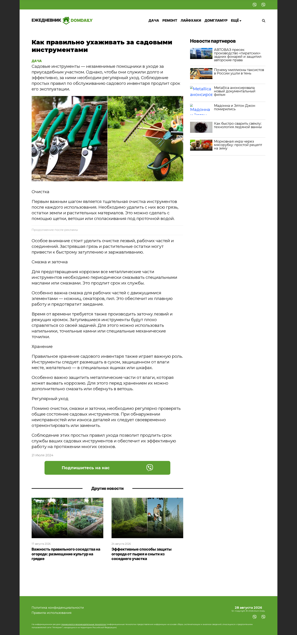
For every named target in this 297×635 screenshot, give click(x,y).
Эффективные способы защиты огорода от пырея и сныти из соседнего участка (142, 554)
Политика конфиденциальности (58, 608)
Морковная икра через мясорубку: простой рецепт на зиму (238, 144)
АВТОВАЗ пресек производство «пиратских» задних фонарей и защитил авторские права (237, 55)
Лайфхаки (191, 20)
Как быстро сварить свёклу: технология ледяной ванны (238, 125)
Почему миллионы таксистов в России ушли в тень (239, 71)
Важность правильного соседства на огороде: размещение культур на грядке (66, 554)
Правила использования (52, 613)
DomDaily (62, 20)
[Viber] (255, 5)
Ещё (235, 20)
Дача (153, 20)
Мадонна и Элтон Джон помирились (234, 107)
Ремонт (169, 20)
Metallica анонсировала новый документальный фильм (234, 91)
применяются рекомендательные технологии (83, 624)
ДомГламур (216, 20)
